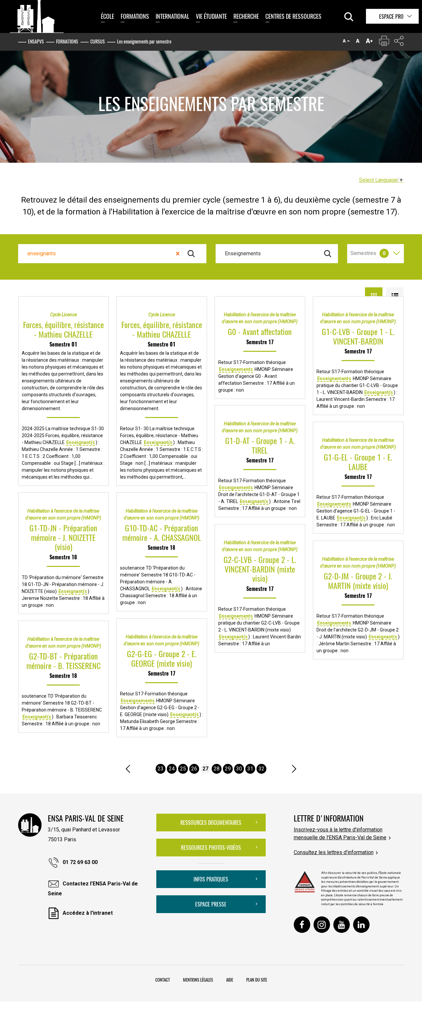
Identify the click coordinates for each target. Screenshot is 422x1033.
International (172, 16)
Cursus (97, 41)
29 (228, 769)
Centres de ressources (293, 16)
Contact (162, 979)
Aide (229, 979)
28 (217, 769)
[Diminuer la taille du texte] (346, 42)
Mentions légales (198, 979)
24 (172, 769)
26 (194, 769)
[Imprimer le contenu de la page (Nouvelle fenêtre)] (384, 42)
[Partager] (399, 42)
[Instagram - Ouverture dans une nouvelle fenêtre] (322, 924)
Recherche (246, 16)
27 (205, 769)
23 (161, 769)
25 (183, 769)
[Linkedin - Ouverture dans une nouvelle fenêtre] (361, 924)
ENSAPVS (36, 41)
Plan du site (256, 979)
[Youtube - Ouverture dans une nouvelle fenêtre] (341, 924)
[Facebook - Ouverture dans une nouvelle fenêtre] (302, 924)
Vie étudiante (211, 16)
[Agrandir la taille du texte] (369, 42)
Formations (135, 16)
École (107, 16)
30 (239, 769)
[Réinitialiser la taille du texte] (358, 42)
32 (261, 769)
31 (250, 769)
